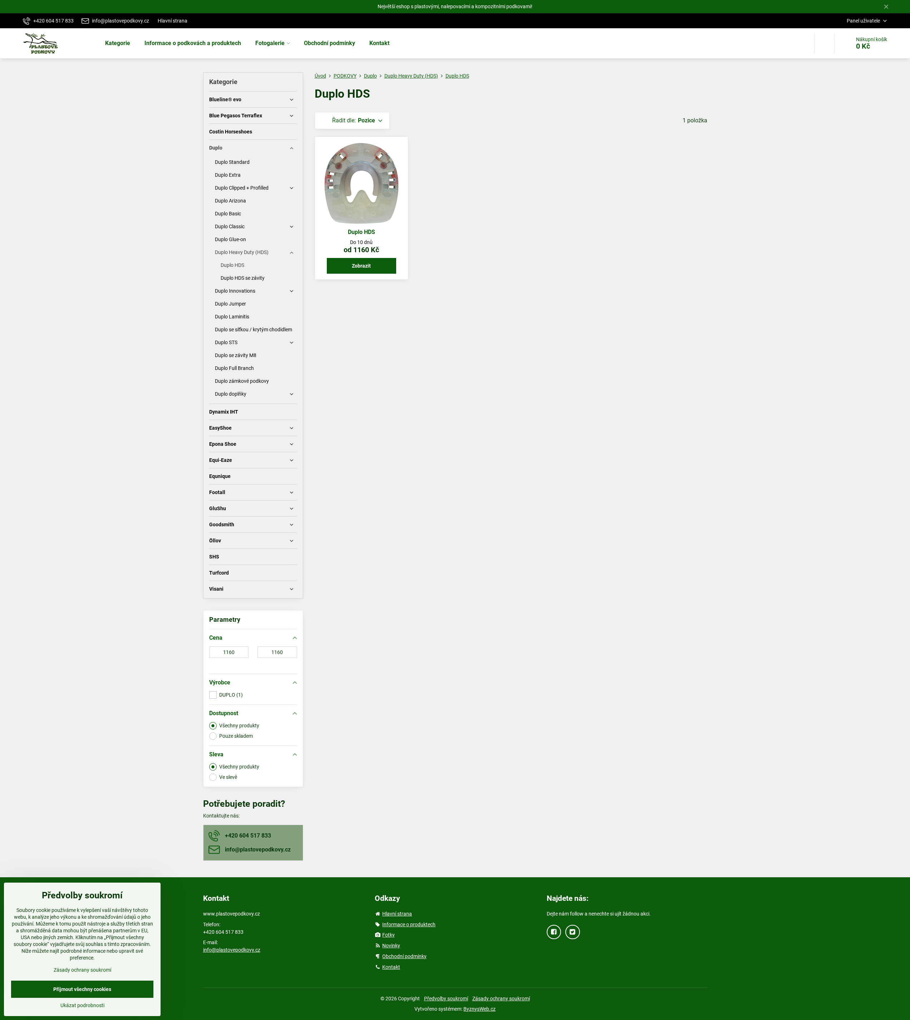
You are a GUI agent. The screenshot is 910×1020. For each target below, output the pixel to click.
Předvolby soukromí (446, 998)
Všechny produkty (239, 725)
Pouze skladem (236, 736)
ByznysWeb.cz (479, 1009)
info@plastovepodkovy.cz (231, 950)
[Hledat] (825, 43)
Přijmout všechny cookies (82, 989)
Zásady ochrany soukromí (501, 998)
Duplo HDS (361, 232)
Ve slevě (228, 777)
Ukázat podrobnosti (82, 1005)
